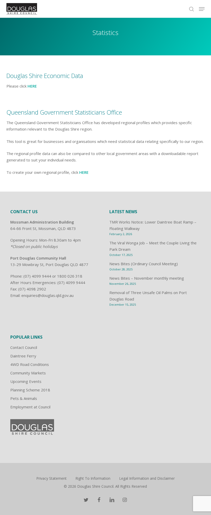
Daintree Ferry (23, 355)
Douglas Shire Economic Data (44, 76)
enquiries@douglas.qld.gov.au (47, 295)
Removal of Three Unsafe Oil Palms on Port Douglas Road (148, 296)
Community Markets (28, 372)
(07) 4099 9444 (37, 276)
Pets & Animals (23, 398)
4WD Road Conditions (29, 364)
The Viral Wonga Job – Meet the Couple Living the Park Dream (153, 246)
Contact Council (23, 347)
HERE (32, 86)
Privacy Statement (51, 478)
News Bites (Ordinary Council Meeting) (143, 263)
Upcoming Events (25, 381)
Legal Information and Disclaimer (147, 478)
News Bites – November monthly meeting (146, 278)
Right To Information (92, 478)
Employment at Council (30, 406)
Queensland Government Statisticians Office (64, 112)
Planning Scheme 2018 (30, 389)
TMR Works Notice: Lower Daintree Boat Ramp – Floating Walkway (152, 225)
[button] (202, 9)
